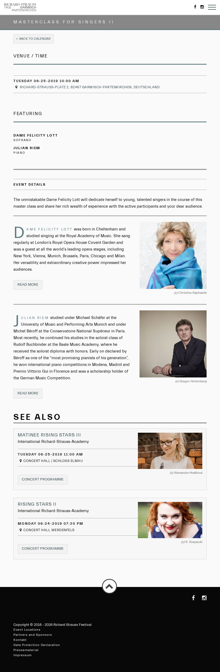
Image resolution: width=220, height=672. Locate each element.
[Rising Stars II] (170, 520)
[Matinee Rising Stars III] (170, 451)
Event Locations (27, 629)
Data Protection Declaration (36, 645)
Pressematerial (26, 650)
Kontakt (20, 640)
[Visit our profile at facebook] (189, 598)
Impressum (22, 655)
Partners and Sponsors (32, 635)
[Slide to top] (109, 586)
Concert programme (45, 480)
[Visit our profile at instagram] (201, 598)
